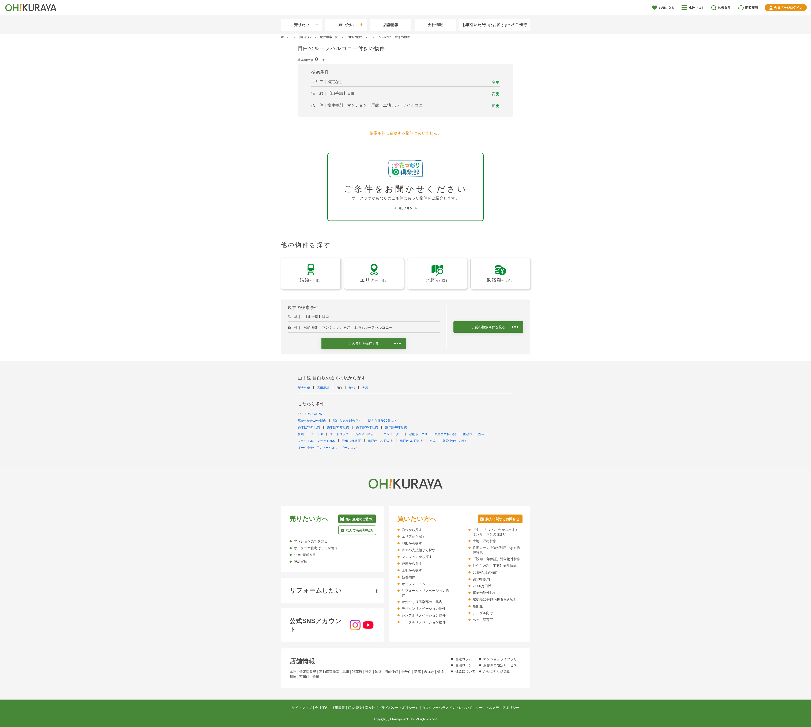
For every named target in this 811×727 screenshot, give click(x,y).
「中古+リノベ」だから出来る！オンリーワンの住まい (497, 532)
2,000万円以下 (484, 586)
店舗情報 (390, 25)
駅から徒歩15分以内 (347, 420)
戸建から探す (412, 563)
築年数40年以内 (396, 427)
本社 (293, 672)
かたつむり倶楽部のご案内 (422, 602)
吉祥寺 (429, 672)
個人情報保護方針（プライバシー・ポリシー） (383, 707)
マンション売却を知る (311, 541)
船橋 (315, 677)
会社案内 (321, 707)
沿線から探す (412, 530)
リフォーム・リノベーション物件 (425, 593)
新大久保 (304, 387)
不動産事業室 (329, 672)
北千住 (406, 672)
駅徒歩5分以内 (484, 593)
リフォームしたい (316, 590)
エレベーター (393, 434)
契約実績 (300, 561)
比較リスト (697, 8)
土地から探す (412, 570)
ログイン (788, 7)
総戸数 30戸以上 (411, 440)
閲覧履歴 (751, 8)
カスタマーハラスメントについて (447, 707)
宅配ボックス (418, 434)
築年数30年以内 (338, 427)
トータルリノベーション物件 (424, 622)
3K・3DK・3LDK (310, 413)
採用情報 (338, 707)
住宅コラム (463, 659)
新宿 (417, 672)
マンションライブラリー (501, 659)
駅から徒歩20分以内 (382, 420)
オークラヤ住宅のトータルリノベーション (327, 447)
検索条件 (724, 8)
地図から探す (412, 543)
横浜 (440, 672)
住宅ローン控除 (473, 434)
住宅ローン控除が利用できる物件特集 (496, 550)
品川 (345, 672)
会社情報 (435, 25)
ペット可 (317, 434)
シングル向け (483, 613)
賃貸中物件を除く (455, 440)
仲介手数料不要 (445, 434)
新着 (301, 434)
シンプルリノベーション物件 (424, 615)
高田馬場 (323, 387)
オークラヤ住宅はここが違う (316, 548)
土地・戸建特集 (484, 541)
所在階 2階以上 (366, 434)
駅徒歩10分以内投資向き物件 (495, 599)
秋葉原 (357, 672)
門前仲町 (391, 672)
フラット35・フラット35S (316, 440)
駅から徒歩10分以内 (312, 420)
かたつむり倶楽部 (496, 671)
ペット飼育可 (483, 620)
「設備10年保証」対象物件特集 (496, 559)
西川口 (304, 677)
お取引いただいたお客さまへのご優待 (494, 25)
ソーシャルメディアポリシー (497, 707)
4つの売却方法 (305, 555)
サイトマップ (302, 707)
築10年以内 (481, 579)
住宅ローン (463, 665)
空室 (433, 440)
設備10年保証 (351, 440)
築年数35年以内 (367, 427)
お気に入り (667, 8)
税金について (465, 671)
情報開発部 (307, 672)
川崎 (293, 677)
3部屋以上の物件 (485, 572)
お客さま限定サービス (500, 665)
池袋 (352, 387)
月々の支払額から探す (418, 550)
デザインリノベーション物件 (424, 608)
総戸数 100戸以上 (380, 440)
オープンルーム (413, 584)
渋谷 (368, 672)
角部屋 (478, 606)
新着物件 (408, 577)
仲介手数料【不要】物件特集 (495, 566)
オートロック (339, 434)
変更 (496, 82)
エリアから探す (413, 536)
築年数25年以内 (309, 427)
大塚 (365, 387)
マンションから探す (417, 557)
